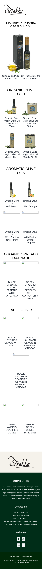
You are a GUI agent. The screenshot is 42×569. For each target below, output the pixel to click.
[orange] (30, 181)
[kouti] (30, 98)
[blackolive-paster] (12, 262)
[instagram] (23, 539)
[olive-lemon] (12, 181)
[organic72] (12, 98)
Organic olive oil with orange (30, 204)
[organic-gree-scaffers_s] (12, 405)
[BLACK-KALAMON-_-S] (30, 318)
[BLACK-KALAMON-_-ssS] (21, 354)
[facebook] (18, 539)
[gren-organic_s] (30, 405)
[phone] (23, 545)
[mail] (18, 545)
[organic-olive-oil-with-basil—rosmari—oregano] (30, 212)
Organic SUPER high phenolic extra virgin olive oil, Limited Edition (21, 77)
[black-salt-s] (12, 318)
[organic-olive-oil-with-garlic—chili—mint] (12, 212)
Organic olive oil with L (12, 204)
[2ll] (30, 132)
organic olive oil (30, 234)
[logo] (15, 5)
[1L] (12, 132)
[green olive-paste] (30, 262)
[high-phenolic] (21, 33)
